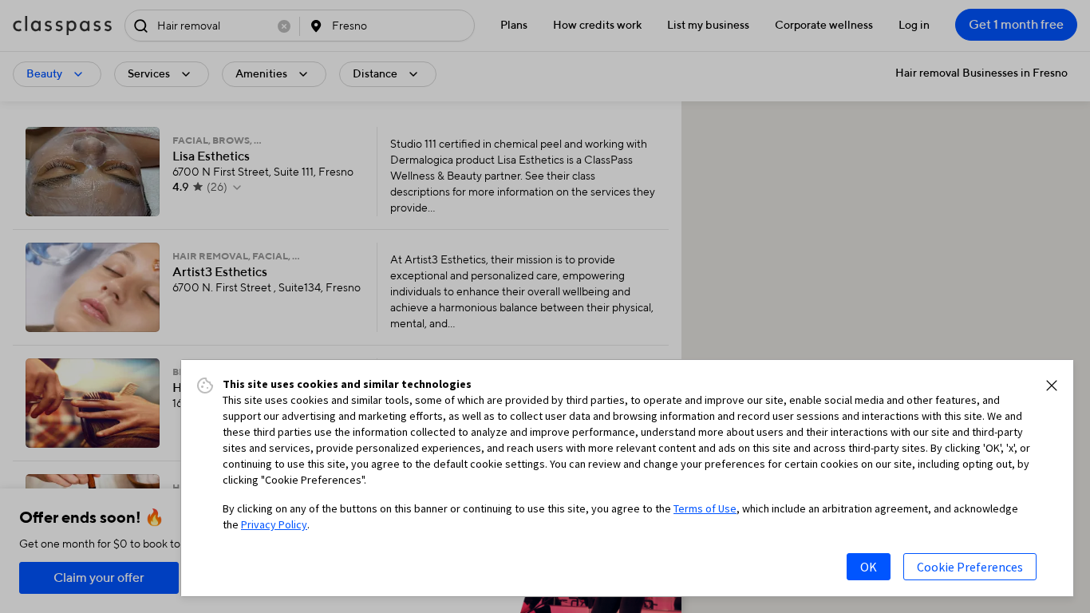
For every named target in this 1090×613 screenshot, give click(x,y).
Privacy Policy (274, 524)
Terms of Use (705, 508)
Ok (868, 567)
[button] (1051, 385)
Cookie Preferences (970, 567)
